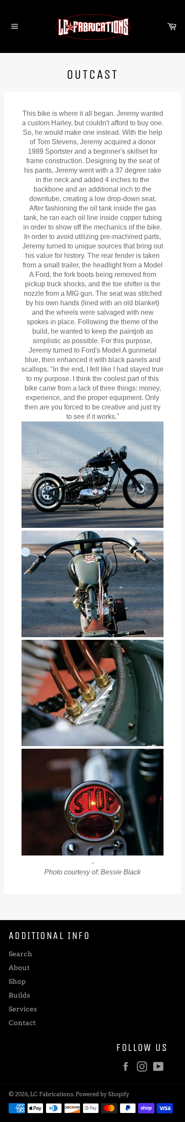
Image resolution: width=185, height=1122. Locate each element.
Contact (22, 1023)
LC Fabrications (51, 1094)
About (19, 968)
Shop (17, 981)
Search (20, 954)
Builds (19, 995)
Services (23, 1009)
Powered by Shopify (102, 1094)
